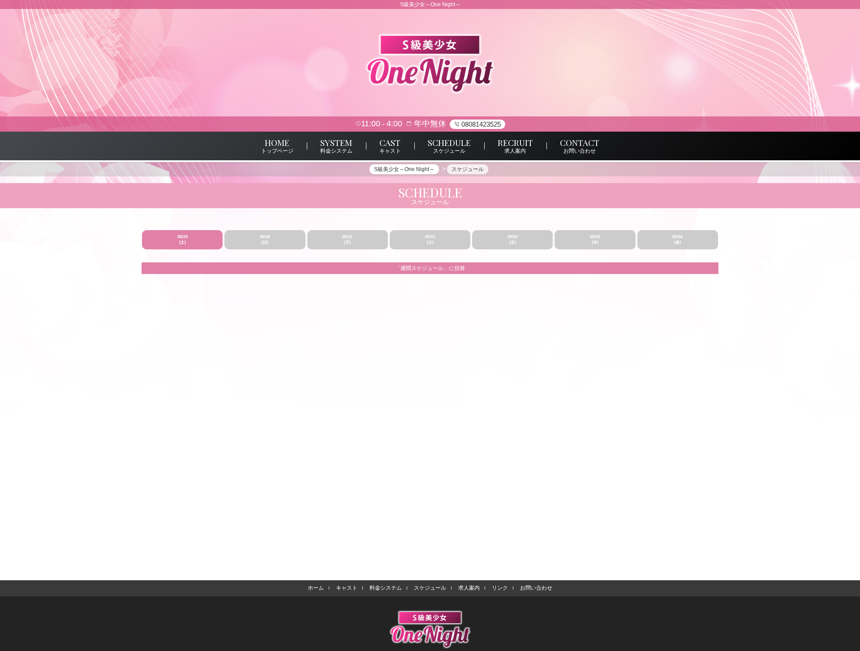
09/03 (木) (595, 239)
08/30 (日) (265, 239)
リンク (500, 588)
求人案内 (469, 588)
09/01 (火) (430, 239)
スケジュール (430, 588)
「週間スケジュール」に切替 (430, 268)
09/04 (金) (677, 239)
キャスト (346, 588)
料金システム (386, 588)
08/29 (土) (182, 239)
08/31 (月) (347, 239)
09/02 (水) (512, 239)
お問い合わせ (536, 588)
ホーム (316, 588)
